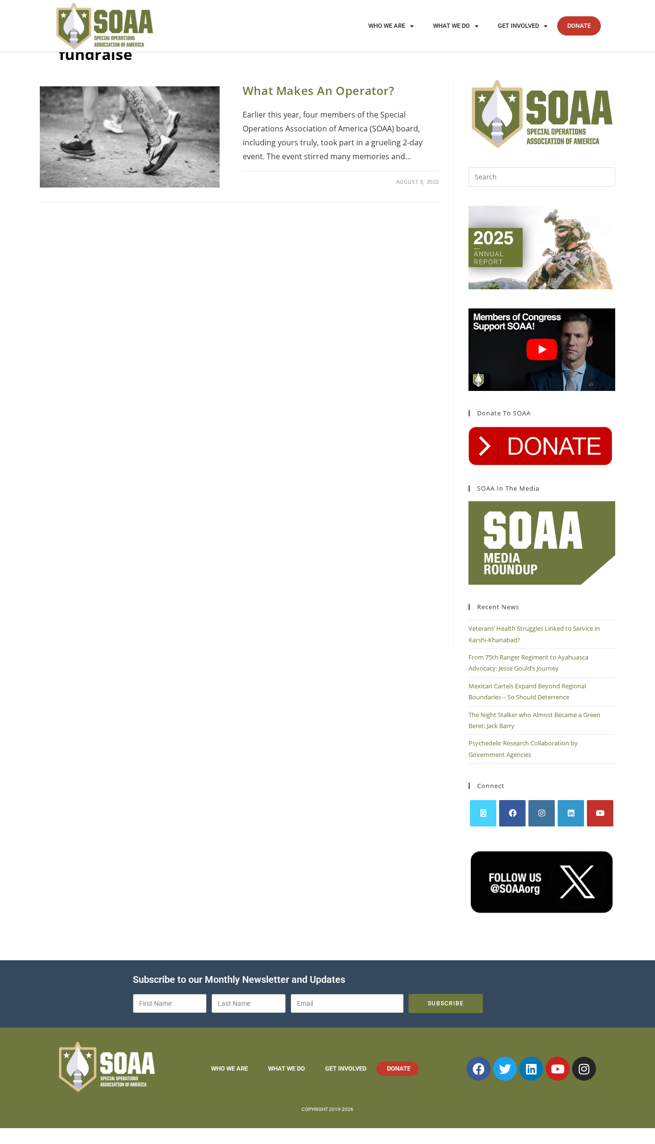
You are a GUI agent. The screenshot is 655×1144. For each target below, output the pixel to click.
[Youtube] (600, 813)
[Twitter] (505, 1069)
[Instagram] (541, 813)
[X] (483, 813)
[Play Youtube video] (541, 349)
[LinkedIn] (571, 813)
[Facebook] (512, 813)
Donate (579, 25)
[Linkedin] (531, 1069)
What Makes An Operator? (319, 90)
